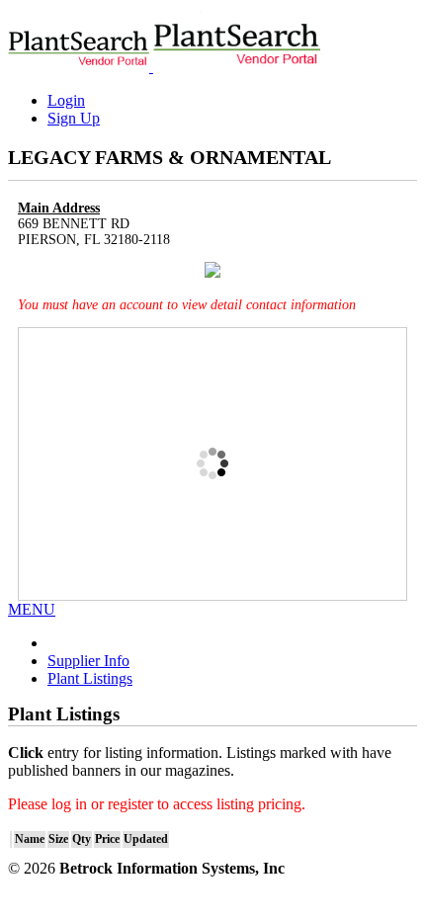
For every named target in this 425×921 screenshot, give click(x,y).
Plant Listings (89, 678)
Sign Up (73, 118)
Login (66, 100)
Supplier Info (88, 660)
